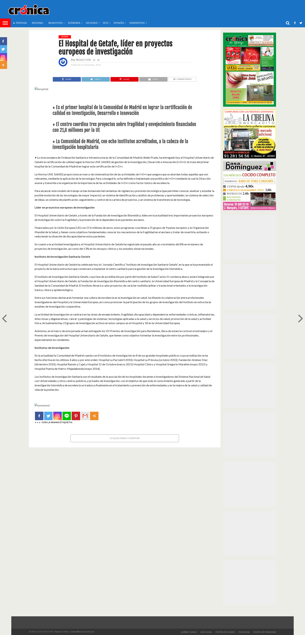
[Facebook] (39, 416)
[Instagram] (57, 416)
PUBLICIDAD (244, 632)
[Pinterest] (76, 416)
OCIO (105, 23)
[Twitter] (48, 416)
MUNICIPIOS (55, 23)
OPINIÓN (119, 23)
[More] (94, 416)
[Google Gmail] (85, 416)
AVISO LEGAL (206, 632)
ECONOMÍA (74, 23)
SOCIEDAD (91, 23)
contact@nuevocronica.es (82, 631)
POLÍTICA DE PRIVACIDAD (264, 632)
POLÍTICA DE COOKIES (225, 632)
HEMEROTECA (137, 23)
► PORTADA (20, 23)
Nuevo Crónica (62, 631)
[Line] (66, 416)
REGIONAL (37, 23)
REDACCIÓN (83, 59)
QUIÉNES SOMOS (189, 632)
